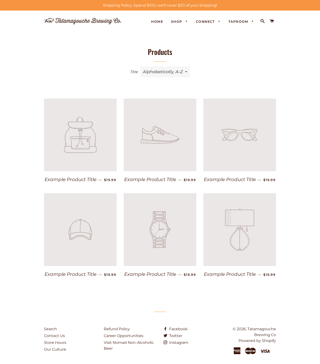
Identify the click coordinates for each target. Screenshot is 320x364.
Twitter (175, 336)
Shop (177, 21)
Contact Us (54, 336)
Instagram (178, 342)
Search (50, 329)
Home (157, 21)
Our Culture (55, 349)
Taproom (238, 21)
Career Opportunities (123, 336)
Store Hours (55, 342)
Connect (206, 21)
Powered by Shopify (257, 340)
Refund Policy (117, 329)
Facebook (178, 329)
